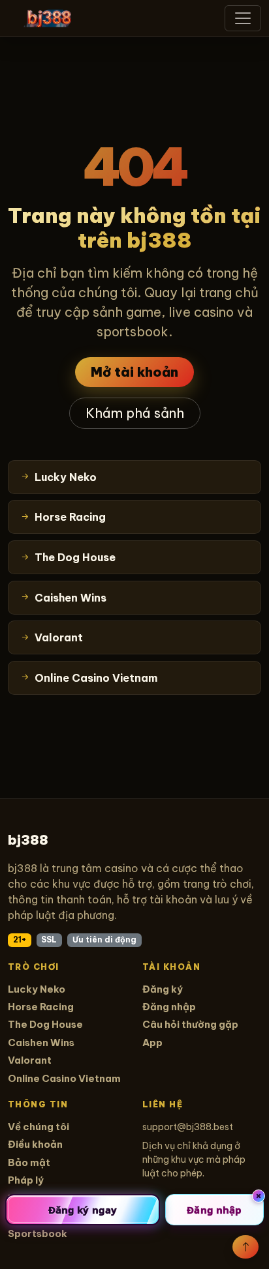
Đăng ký (162, 989)
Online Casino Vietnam (64, 1078)
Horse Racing (41, 1006)
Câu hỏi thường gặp (190, 1024)
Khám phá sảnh (135, 413)
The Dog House (45, 1024)
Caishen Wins (41, 1042)
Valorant (30, 1060)
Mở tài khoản (134, 372)
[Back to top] (245, 1247)
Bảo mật (29, 1162)
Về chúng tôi (38, 1126)
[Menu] (243, 18)
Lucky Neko (36, 989)
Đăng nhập (169, 1006)
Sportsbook (37, 1233)
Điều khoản (35, 1144)
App (152, 1042)
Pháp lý (26, 1180)
